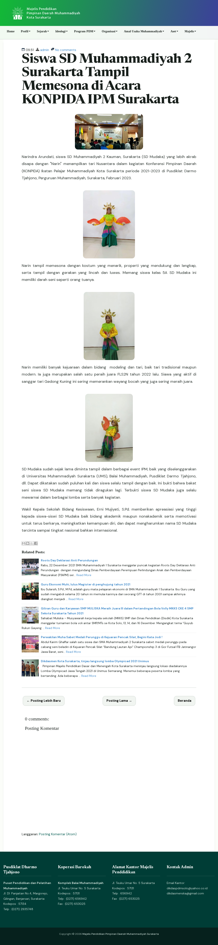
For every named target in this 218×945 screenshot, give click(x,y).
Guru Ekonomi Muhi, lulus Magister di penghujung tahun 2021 (85, 584)
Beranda (184, 701)
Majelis (189, 31)
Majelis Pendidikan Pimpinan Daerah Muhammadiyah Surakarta (120, 934)
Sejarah (42, 31)
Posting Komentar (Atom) (58, 834)
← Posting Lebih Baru (44, 701)
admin (44, 50)
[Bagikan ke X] (32, 543)
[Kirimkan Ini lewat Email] (24, 543)
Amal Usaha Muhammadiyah (143, 31)
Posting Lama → (119, 701)
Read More (83, 575)
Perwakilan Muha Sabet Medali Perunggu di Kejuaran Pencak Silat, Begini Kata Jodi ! (101, 637)
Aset (173, 31)
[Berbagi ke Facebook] (36, 543)
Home (10, 31)
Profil (24, 31)
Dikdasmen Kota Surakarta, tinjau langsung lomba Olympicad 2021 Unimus (95, 661)
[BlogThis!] (28, 543)
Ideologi (60, 31)
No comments (65, 50)
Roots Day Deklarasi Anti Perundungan (69, 560)
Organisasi (108, 31)
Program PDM (83, 31)
